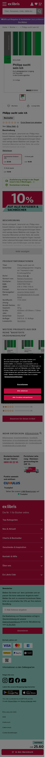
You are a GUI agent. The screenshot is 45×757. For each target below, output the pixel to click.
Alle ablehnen (22, 391)
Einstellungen (22, 384)
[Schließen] (40, 356)
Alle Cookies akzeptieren (22, 397)
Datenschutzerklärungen (13, 376)
